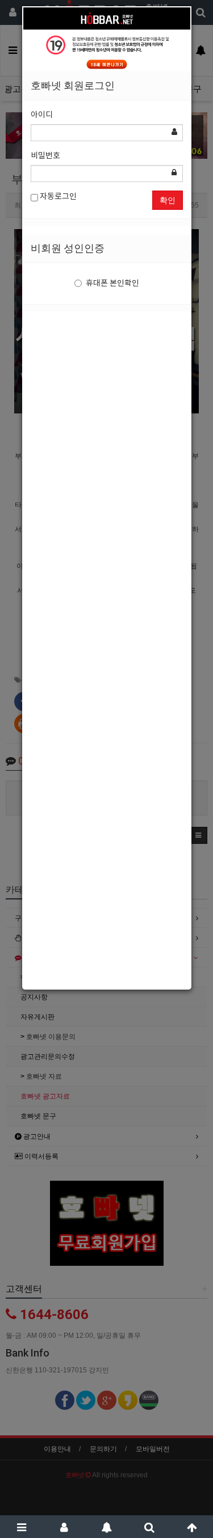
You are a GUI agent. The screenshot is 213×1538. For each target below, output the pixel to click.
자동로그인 (57, 196)
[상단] (191, 1526)
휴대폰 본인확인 (112, 283)
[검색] (149, 1526)
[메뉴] (21, 1526)
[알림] (106, 1526)
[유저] (64, 1526)
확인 (168, 200)
